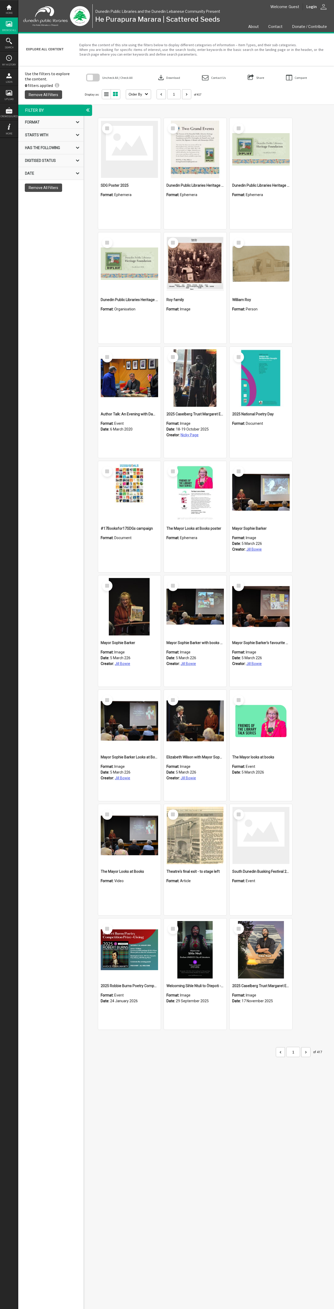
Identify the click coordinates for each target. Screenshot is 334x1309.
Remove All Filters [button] (43, 95)
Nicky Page (190, 435)
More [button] (9, 133)
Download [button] (168, 77)
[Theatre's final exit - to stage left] (195, 835)
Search (9, 47)
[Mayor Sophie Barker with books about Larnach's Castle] (195, 606)
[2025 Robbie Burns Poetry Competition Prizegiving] (129, 949)
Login (9, 82)
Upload (9, 99)
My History (9, 64)
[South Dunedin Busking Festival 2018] (261, 835)
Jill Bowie (254, 549)
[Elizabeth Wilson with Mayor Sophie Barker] (195, 721)
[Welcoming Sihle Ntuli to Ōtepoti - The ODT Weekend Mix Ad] (195, 949)
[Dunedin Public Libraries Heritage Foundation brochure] (261, 149)
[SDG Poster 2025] (129, 149)
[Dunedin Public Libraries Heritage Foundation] (129, 263)
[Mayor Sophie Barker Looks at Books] (129, 721)
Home (9, 13)
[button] (213, 77)
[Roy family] (195, 263)
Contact (275, 26)
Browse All (9, 30)
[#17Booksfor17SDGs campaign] (129, 492)
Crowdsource (9, 116)
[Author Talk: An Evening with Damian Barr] (129, 378)
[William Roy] (261, 263)
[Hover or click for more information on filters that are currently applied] (57, 85)
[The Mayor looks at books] (261, 721)
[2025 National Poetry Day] (261, 378)
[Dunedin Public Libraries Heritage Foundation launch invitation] (195, 149)
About (253, 26)
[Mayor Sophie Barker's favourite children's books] (261, 606)
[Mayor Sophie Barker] (261, 492)
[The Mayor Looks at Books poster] (195, 492)
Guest (294, 6)
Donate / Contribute (309, 26)
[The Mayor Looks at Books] (129, 835)
